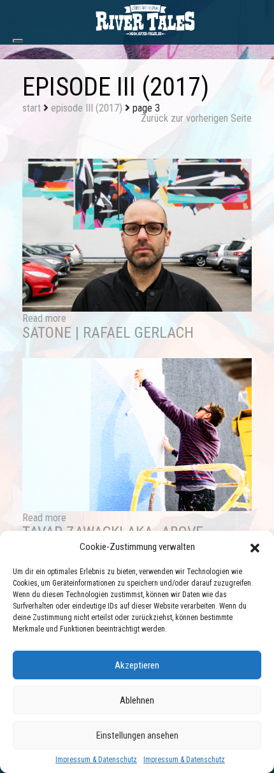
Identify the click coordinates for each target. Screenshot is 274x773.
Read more (44, 318)
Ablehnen (137, 700)
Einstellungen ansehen (137, 735)
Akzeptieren (137, 665)
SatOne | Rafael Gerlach (108, 333)
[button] (255, 546)
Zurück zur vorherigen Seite (196, 118)
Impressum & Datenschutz (96, 759)
